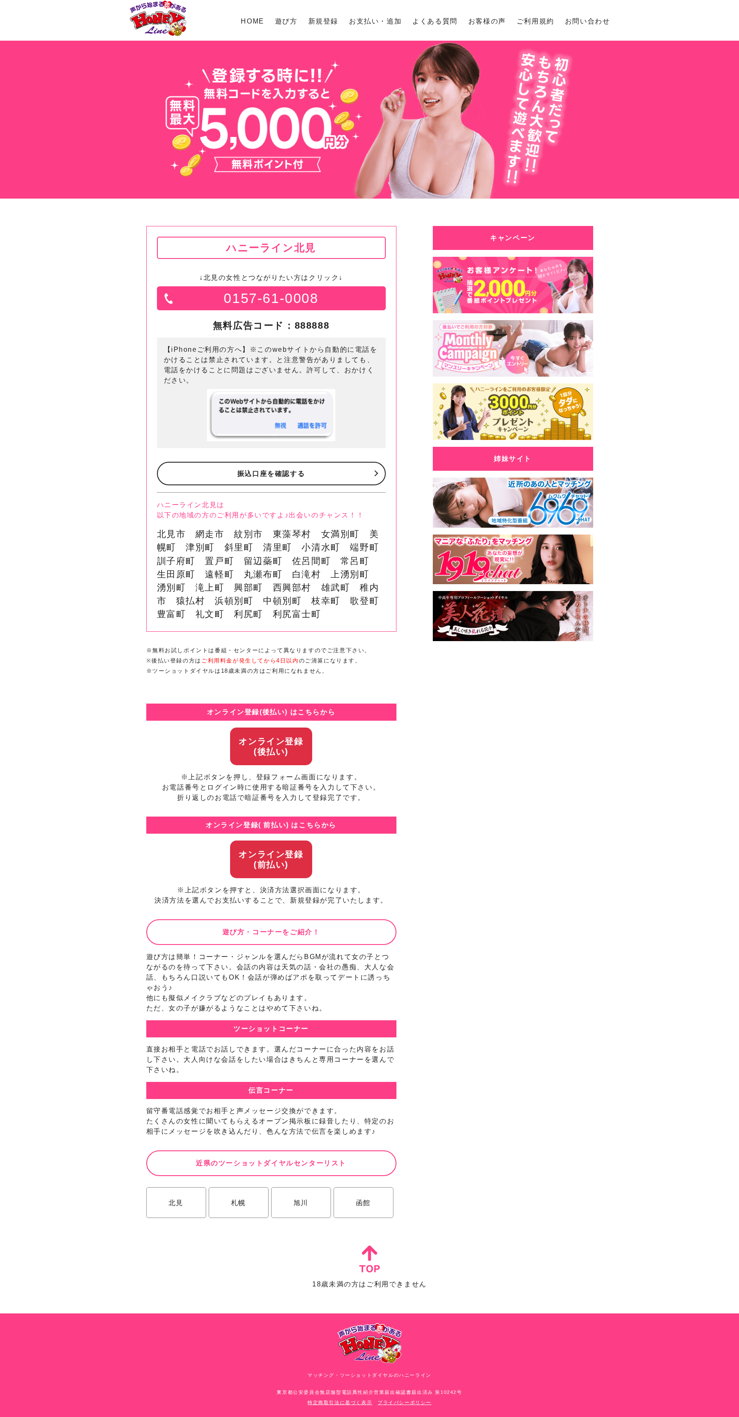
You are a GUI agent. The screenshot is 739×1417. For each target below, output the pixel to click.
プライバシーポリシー (405, 1402)
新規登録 (323, 21)
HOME (252, 21)
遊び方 (286, 21)
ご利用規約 (535, 21)
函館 (363, 1202)
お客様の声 (487, 21)
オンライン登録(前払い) (271, 859)
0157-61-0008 (271, 298)
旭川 (300, 1202)
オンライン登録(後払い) (271, 746)
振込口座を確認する (271, 473)
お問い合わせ (587, 21)
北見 (175, 1202)
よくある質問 (435, 21)
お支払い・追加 (375, 21)
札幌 (238, 1202)
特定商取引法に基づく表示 (339, 1402)
